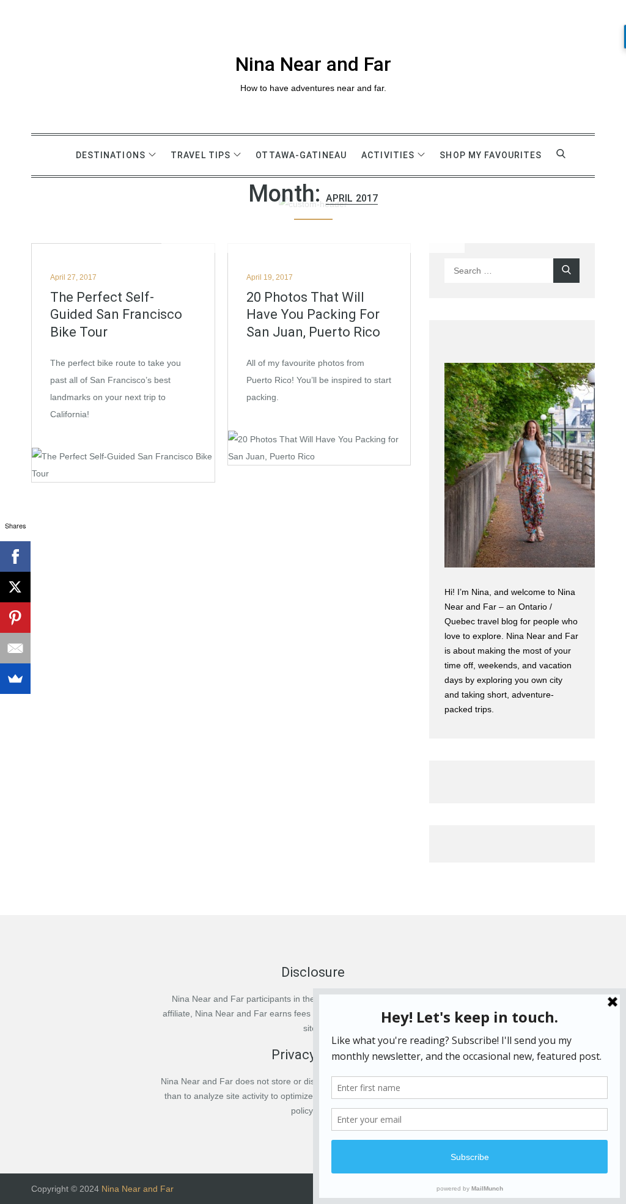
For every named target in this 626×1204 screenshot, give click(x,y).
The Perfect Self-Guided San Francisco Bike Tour (116, 315)
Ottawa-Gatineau (301, 155)
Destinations (110, 155)
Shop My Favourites (491, 155)
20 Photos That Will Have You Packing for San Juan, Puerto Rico (313, 315)
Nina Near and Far (313, 64)
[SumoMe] (15, 678)
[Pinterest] (15, 617)
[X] (15, 587)
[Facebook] (15, 556)
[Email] (15, 648)
